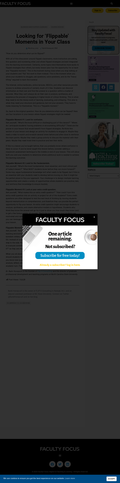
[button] (94, 217)
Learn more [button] (70, 478)
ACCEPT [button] (111, 479)
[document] (60, 241)
